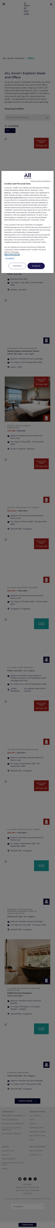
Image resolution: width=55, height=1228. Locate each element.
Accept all (36, 266)
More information (12, 255)
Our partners (9, 258)
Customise (17, 266)
